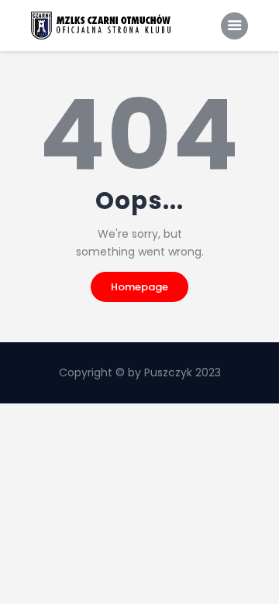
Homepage (139, 287)
